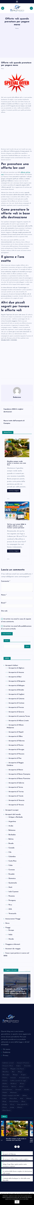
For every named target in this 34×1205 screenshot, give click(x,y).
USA (10, 909)
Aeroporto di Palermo (17, 741)
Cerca (6, 640)
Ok (17, 1201)
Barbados (12, 834)
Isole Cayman (13, 891)
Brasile (11, 843)
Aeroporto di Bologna (16, 685)
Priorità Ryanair (14, 1101)
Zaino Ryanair (7, 1110)
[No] (32, 1199)
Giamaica (12, 878)
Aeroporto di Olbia (16, 736)
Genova (14, 1086)
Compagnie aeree (24, 1077)
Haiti (10, 887)
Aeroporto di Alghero (16, 668)
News (2, 68)
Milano (25, 1095)
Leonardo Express (7, 1089)
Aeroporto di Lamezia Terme (19, 716)
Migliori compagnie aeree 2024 (11, 1095)
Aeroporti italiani (11, 665)
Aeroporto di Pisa (15, 758)
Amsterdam (28, 1065)
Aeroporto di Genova (16, 712)
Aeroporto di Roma (8, 1065)
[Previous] (26, 970)
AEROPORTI (10, 504)
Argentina (12, 821)
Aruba (11, 826)
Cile (10, 852)
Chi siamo (6, 1049)
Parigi (4, 1101)
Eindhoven (14, 1083)
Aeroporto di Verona (16, 805)
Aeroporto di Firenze (16, 707)
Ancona (5, 1068)
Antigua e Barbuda (16, 817)
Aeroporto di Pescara (16, 754)
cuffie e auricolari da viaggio (18, 1080)
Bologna (15, 1074)
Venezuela (12, 913)
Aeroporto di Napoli (16, 732)
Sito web (4, 611)
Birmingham (6, 1074)
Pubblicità (6, 1052)
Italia (10, 934)
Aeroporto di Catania (16, 698)
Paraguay (12, 900)
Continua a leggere (14, 490)
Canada (11, 848)
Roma (23, 1101)
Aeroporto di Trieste (16, 796)
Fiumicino (5, 1086)
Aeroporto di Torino (16, 787)
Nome (4, 595)
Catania (5, 1077)
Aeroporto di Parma (16, 745)
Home (17, 28)
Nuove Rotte (13, 1098)
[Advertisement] (17, 43)
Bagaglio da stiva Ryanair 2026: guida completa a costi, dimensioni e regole (16, 991)
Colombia (12, 856)
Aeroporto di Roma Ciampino (19, 774)
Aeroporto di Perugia (16, 749)
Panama (12, 896)
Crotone (5, 1080)
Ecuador (12, 874)
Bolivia (11, 839)
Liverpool (18, 1089)
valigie (12, 1107)
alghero (19, 1065)
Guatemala (13, 883)
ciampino (13, 1077)
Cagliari (24, 1074)
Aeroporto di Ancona (16, 672)
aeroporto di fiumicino (23, 1062)
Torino (12, 1104)
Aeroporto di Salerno (16, 783)
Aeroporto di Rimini (16, 770)
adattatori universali (8, 1062)
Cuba (10, 865)
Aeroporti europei (11, 810)
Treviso (5, 1107)
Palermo (29, 1098)
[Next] (29, 970)
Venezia (20, 1107)
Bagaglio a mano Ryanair (17, 1068)
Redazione (17, 397)
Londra (27, 1089)
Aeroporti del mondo (13, 814)
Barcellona (6, 1071)
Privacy (5, 1055)
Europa (11, 930)
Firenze (22, 1083)
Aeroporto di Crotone (16, 703)
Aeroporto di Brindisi (16, 690)
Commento (5, 581)
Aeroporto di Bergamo (17, 681)
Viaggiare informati (12, 507)
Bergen (20, 1071)
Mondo (11, 939)
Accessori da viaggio (12, 948)
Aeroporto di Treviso (16, 791)
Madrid (5, 1092)
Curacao (12, 870)
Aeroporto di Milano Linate (19, 720)
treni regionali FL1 (23, 1104)
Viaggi (7, 927)
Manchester (14, 1092)
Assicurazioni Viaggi (12, 919)
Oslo (22, 1098)
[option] (17, 985)
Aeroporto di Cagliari (16, 694)
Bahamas (12, 830)
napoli (4, 1098)
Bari (14, 1071)
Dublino (5, 1083)
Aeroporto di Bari (15, 677)
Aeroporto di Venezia (16, 800)
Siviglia (5, 1104)
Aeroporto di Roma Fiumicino (19, 778)
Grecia (21, 1086)
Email (3, 603)
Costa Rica (12, 861)
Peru (10, 905)
